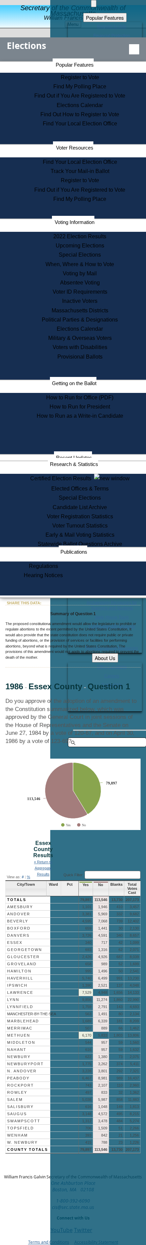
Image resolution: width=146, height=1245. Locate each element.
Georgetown (24, 950)
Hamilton (19, 971)
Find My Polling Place (79, 86)
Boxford (19, 928)
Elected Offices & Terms (80, 488)
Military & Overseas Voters (80, 338)
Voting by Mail (80, 273)
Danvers (18, 935)
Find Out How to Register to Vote (79, 114)
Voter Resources (74, 148)
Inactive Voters (79, 301)
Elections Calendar (80, 105)
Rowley (17, 1092)
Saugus (17, 1114)
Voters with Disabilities (80, 347)
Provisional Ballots (80, 357)
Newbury (19, 1057)
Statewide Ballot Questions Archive (80, 544)
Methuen (18, 1035)
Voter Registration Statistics (80, 516)
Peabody (18, 1078)
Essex (14, 942)
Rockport (20, 1085)
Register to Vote (80, 77)
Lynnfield (20, 1007)
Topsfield (20, 1128)
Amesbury (20, 907)
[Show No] (81, 825)
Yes (86, 885)
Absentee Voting (80, 283)
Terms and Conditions (48, 1242)
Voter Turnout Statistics (80, 526)
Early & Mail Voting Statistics (79, 535)
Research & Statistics (74, 464)
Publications (73, 552)
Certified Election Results (62, 478)
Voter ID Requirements (80, 292)
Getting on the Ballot (74, 383)
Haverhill (20, 978)
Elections (26, 45)
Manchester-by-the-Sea (31, 1014)
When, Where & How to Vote (79, 264)
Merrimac (20, 1028)
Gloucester (23, 957)
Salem (15, 1099)
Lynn (13, 1000)
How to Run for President (80, 407)
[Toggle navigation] (134, 49)
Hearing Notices (43, 575)
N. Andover (22, 1071)
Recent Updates (74, 458)
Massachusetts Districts (80, 310)
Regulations (43, 566)
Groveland (22, 964)
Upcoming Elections (80, 245)
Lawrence (20, 992)
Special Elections (80, 255)
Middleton (21, 1042)
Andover (18, 914)
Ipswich (17, 985)
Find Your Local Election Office (80, 123)
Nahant (16, 1050)
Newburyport (25, 1064)
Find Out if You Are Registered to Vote (79, 96)
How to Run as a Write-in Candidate (80, 416)
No (100, 885)
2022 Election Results (79, 236)
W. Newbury (22, 1142)
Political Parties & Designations (80, 320)
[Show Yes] (66, 825)
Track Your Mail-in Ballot (80, 171)
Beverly (17, 921)
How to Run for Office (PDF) (79, 397)
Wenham (17, 1135)
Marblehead (23, 1021)
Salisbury (20, 1107)
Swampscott (23, 1121)
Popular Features (75, 65)
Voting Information (74, 222)
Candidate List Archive (80, 507)
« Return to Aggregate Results (43, 868)
